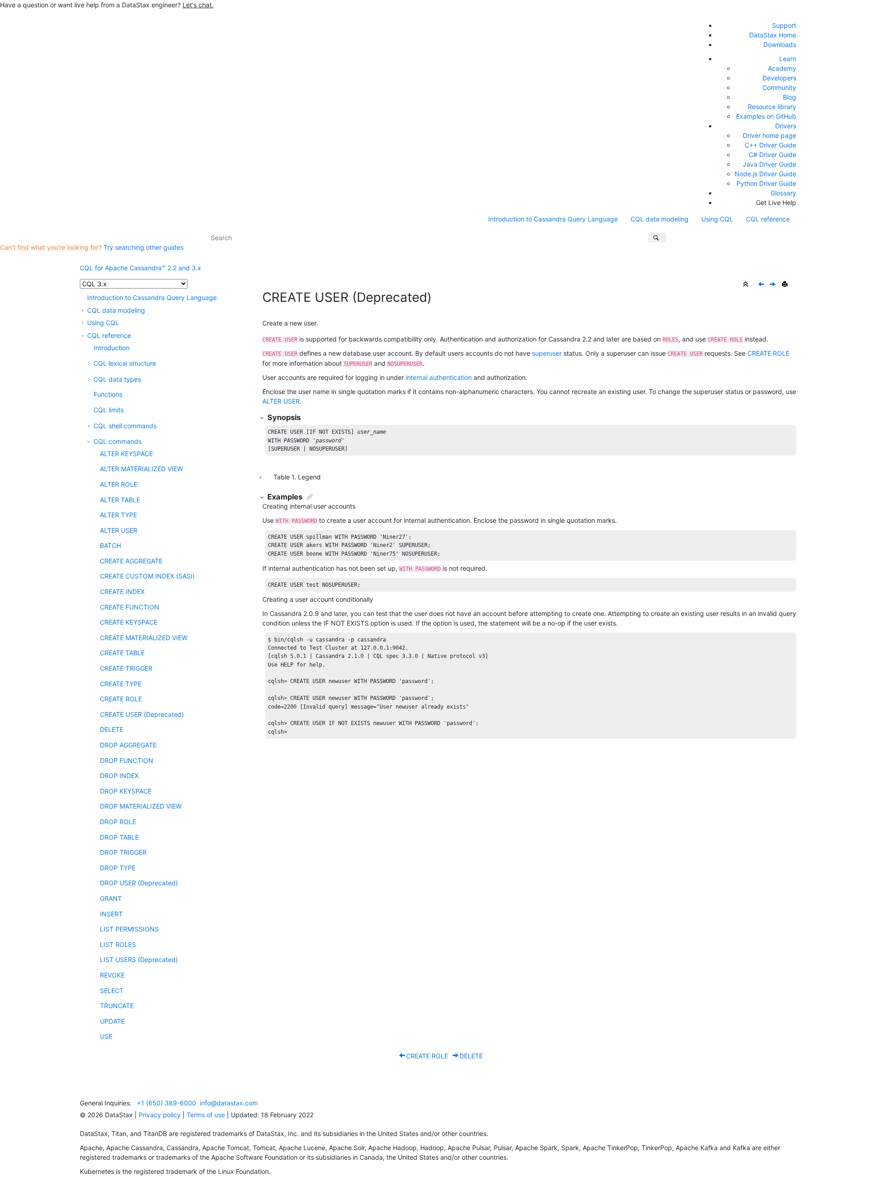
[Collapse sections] (746, 284)
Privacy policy (160, 1115)
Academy (782, 68)
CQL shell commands (125, 426)
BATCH (110, 545)
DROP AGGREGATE (128, 745)
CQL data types (117, 379)
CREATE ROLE (121, 699)
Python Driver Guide (766, 183)
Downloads (779, 44)
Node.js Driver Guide (765, 174)
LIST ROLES (118, 944)
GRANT (111, 898)
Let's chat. (198, 5)
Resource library (772, 106)
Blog (789, 97)
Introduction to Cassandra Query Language (553, 219)
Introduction (112, 348)
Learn (787, 59)
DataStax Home (772, 35)
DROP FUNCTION (126, 760)
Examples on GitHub (766, 116)
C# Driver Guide (772, 154)
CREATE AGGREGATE (131, 561)
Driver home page (769, 135)
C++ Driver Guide (770, 145)
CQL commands (117, 441)
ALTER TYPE (118, 515)
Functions (108, 394)
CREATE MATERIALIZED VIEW (144, 637)
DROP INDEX (119, 775)
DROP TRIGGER (123, 852)
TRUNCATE (117, 1005)
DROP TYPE (118, 868)
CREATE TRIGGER (126, 668)
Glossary (783, 193)
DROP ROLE (118, 821)
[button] (83, 297)
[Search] (657, 237)
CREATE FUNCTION (129, 607)
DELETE (111, 729)
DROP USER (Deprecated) (139, 883)
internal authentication (439, 377)
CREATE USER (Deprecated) (142, 714)
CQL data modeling (659, 219)
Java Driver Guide (769, 164)
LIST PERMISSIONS (129, 929)
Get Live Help (776, 202)
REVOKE (112, 975)
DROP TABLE (119, 837)
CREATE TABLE (122, 653)
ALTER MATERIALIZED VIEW (141, 469)
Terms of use (206, 1115)
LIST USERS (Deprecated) (139, 959)
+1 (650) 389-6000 (166, 1103)
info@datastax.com (229, 1103)
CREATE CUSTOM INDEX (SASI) (147, 576)
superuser (547, 353)
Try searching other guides (143, 247)
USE (106, 1036)
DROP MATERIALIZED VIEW (141, 806)
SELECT (112, 990)
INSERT (111, 914)
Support (784, 25)
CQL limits (109, 410)
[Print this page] (786, 284)
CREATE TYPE (120, 684)
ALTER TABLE (120, 500)
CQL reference (768, 219)
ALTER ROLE (118, 484)
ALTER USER (118, 530)
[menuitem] (553, 219)
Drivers (785, 126)
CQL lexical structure (125, 363)
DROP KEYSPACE (125, 791)
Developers (779, 78)
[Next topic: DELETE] (773, 285)
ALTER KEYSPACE (126, 453)
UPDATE (112, 1021)
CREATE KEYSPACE (128, 622)
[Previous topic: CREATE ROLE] (762, 285)
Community (779, 87)
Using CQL (717, 219)
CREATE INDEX (122, 591)
